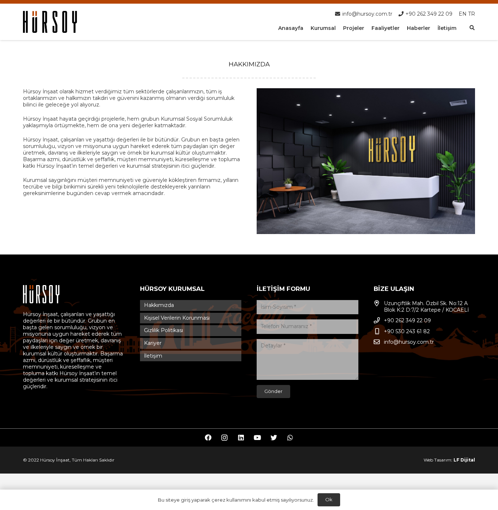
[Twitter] (273, 437)
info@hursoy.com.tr (409, 342)
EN (463, 14)
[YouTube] (257, 437)
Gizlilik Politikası (163, 330)
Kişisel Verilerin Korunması (177, 318)
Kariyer (153, 343)
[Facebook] (208, 437)
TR (471, 14)
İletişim (153, 356)
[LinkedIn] (241, 437)
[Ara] (472, 28)
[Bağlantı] (50, 22)
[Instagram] (224, 437)
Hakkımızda (159, 305)
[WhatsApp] (290, 437)
